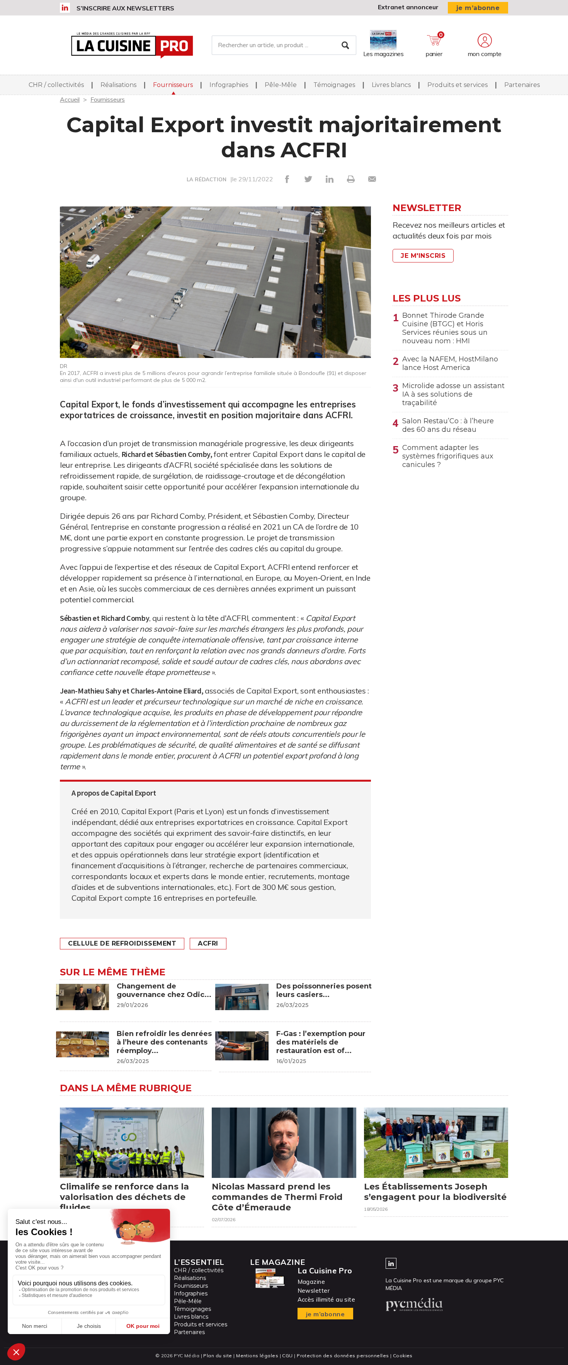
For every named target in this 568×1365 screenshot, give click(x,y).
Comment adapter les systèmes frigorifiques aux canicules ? (447, 456)
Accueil (70, 99)
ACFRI (208, 943)
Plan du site (217, 1355)
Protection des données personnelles (343, 1355)
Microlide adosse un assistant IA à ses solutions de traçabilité (453, 394)
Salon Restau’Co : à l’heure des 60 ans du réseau (448, 425)
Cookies (403, 1355)
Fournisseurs (173, 85)
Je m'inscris (423, 255)
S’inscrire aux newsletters (125, 8)
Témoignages (334, 85)
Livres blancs (391, 85)
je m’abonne (478, 8)
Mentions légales (257, 1355)
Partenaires (522, 85)
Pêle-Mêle (281, 85)
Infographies (228, 85)
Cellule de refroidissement (122, 943)
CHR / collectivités (56, 85)
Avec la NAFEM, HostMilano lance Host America (450, 363)
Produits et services (457, 85)
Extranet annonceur (408, 7)
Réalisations (118, 85)
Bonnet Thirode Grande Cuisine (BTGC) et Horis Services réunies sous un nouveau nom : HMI (445, 328)
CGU (287, 1355)
